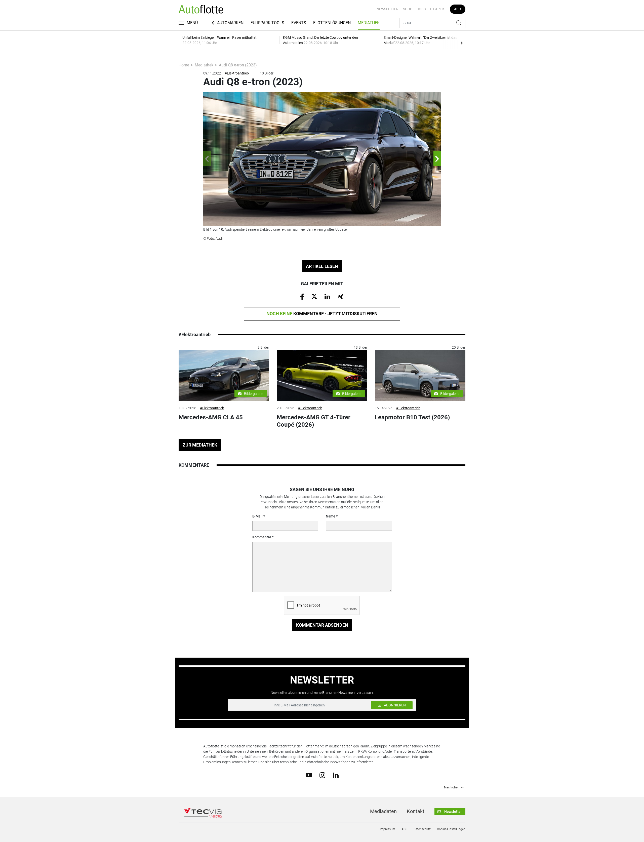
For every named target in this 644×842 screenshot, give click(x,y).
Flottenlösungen (332, 22)
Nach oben (451, 787)
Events (298, 22)
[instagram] (322, 775)
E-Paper (437, 9)
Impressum (387, 829)
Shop (407, 9)
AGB (404, 829)
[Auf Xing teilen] (341, 296)
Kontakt (415, 811)
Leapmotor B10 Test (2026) (412, 417)
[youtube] (309, 775)
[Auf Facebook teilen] (302, 296)
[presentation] (461, 42)
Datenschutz (422, 829)
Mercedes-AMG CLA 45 (211, 417)
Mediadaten (383, 811)
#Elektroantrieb (237, 73)
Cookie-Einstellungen (451, 829)
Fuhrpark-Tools (267, 22)
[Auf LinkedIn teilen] (327, 296)
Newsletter (387, 9)
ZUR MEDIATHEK (200, 445)
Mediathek (369, 22)
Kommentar (261, 537)
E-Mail (257, 516)
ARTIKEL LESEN (322, 266)
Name (330, 516)
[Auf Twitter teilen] (314, 296)
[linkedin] (336, 775)
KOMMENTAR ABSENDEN (322, 625)
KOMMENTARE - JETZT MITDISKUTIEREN (322, 313)
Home (184, 65)
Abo (457, 9)
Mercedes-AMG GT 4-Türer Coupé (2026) (313, 421)
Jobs (421, 9)
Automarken (230, 22)
